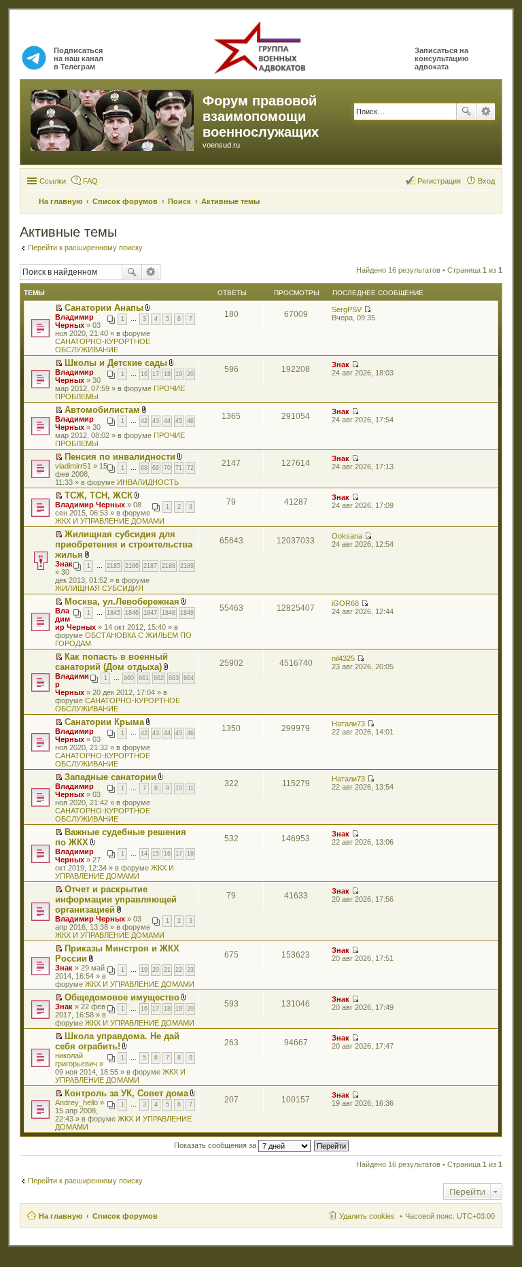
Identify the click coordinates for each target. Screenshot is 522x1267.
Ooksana (347, 536)
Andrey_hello (76, 1102)
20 (190, 374)
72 (190, 467)
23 (190, 969)
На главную (60, 1216)
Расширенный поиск (485, 111)
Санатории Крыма (104, 722)
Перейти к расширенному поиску (85, 247)
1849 (187, 612)
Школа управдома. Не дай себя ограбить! (117, 1041)
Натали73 (348, 724)
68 (144, 467)
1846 (132, 612)
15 (155, 853)
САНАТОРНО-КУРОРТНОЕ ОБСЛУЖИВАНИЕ (102, 345)
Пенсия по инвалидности (120, 457)
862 (159, 678)
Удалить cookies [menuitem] (367, 1216)
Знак (340, 364)
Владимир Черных (74, 321)
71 (178, 467)
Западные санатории (110, 777)
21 (167, 969)
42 (144, 421)
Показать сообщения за (216, 1145)
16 (144, 374)
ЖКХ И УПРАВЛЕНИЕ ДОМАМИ (109, 521)
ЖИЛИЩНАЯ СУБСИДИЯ (99, 588)
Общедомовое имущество (122, 997)
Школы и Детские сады (116, 363)
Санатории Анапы (104, 308)
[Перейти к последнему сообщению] (367, 309)
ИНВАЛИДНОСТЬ (148, 482)
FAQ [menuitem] (90, 181)
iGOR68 (345, 603)
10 (178, 788)
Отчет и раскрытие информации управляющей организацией (116, 899)
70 (167, 467)
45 (178, 421)
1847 (150, 612)
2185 (113, 565)
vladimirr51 (73, 466)
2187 (150, 565)
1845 (113, 612)
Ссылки (52, 181)
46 (190, 421)
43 (155, 421)
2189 (187, 565)
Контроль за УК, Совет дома (126, 1093)
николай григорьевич (76, 1059)
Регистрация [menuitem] (439, 181)
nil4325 (343, 658)
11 (191, 788)
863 (174, 678)
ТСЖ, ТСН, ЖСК (99, 495)
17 (155, 374)
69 (155, 467)
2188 (168, 565)
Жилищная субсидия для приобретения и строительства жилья (123, 544)
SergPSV (347, 309)
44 (167, 421)
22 (178, 969)
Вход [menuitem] (486, 181)
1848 (168, 612)
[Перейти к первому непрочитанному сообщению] (59, 308)
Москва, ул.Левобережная (122, 601)
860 (129, 678)
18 (167, 374)
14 (144, 853)
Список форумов (125, 1216)
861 (144, 678)
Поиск (466, 111)
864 (189, 678)
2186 (132, 565)
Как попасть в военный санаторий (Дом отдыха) (111, 662)
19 (178, 374)
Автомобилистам (102, 410)
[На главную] (113, 117)
